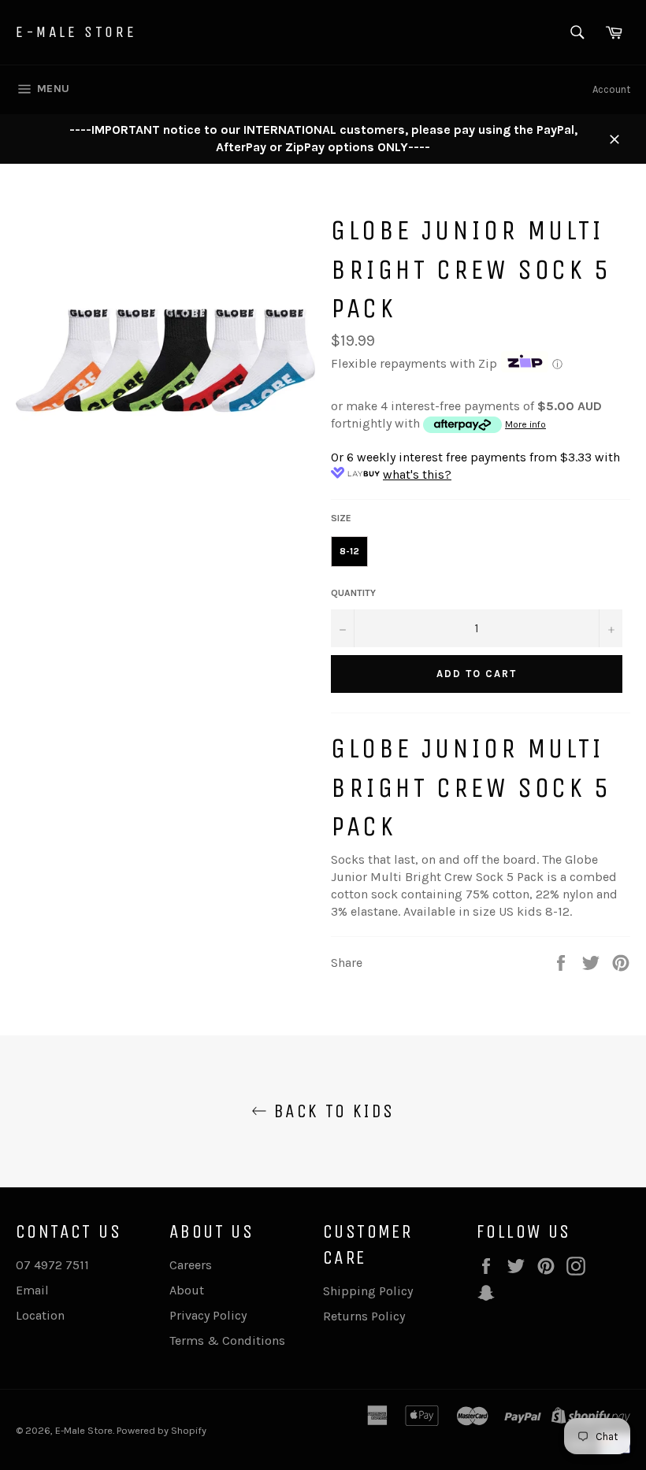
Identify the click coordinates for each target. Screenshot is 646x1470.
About (186, 1290)
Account (611, 89)
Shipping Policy (368, 1290)
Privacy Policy (208, 1315)
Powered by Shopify (161, 1430)
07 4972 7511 (52, 1264)
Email (32, 1290)
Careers (190, 1264)
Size (341, 518)
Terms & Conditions (227, 1340)
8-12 (349, 551)
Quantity (353, 592)
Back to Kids (330, 1111)
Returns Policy (364, 1316)
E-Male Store (76, 32)
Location (40, 1315)
